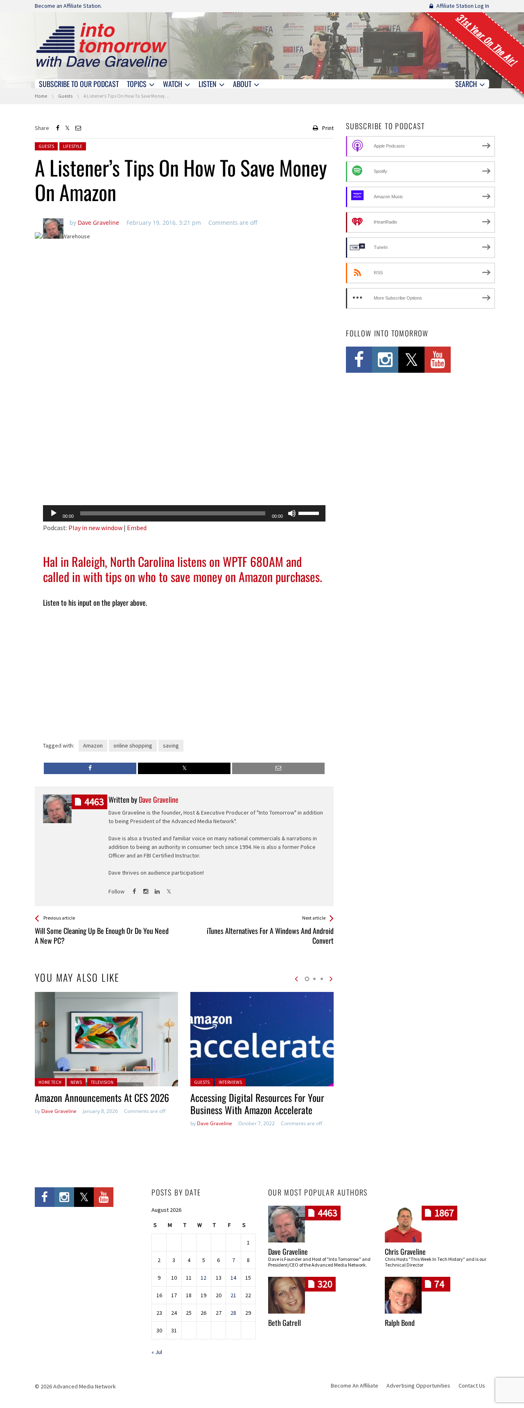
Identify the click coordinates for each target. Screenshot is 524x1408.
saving (171, 745)
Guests (46, 146)
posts (94, 801)
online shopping (132, 745)
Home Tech (49, 1082)
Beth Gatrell (284, 1322)
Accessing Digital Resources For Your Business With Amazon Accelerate (257, 1103)
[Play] (54, 513)
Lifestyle (72, 146)
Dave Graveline (59, 1111)
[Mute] (292, 513)
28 (233, 1312)
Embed (137, 528)
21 (233, 1295)
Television (102, 1082)
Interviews (230, 1082)
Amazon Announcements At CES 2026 (102, 1097)
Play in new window (95, 528)
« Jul (156, 1352)
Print (328, 128)
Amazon (93, 745)
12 (203, 1277)
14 (233, 1277)
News (76, 1082)
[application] (184, 513)
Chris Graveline (405, 1251)
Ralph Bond (400, 1322)
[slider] (309, 512)
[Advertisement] (184, 477)
